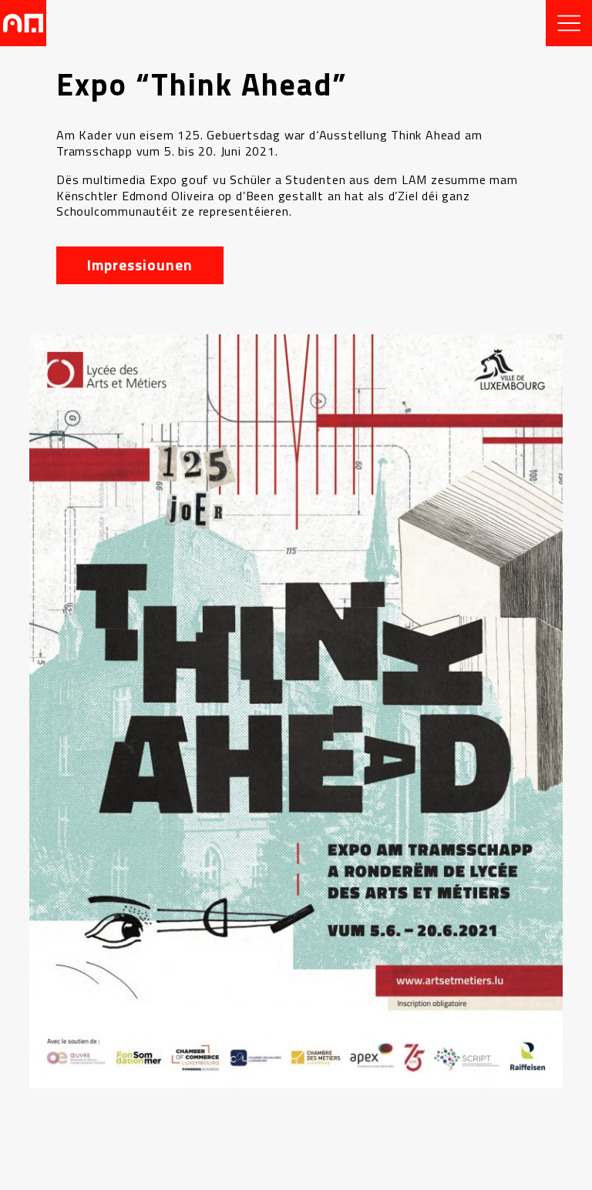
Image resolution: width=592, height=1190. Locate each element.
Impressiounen (139, 264)
